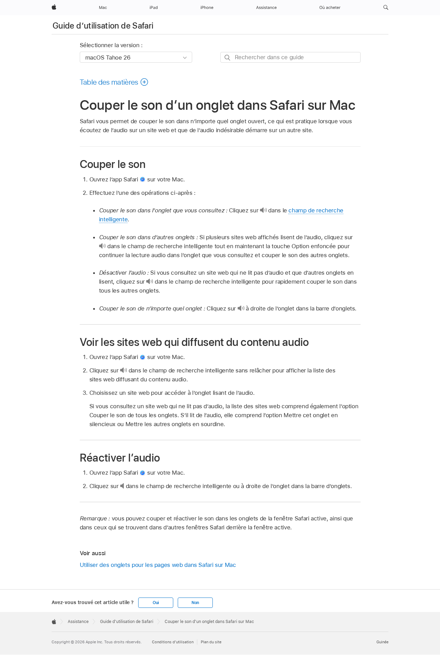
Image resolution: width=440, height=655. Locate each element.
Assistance (78, 621)
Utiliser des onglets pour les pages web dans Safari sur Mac (158, 564)
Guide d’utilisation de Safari (103, 26)
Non (195, 602)
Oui (156, 602)
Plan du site (211, 642)
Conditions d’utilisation (173, 642)
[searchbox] (290, 57)
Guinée (382, 642)
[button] (386, 7)
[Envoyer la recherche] (227, 57)
